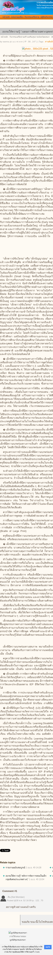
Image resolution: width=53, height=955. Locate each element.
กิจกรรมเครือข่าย (32, 17)
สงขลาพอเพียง (17, 17)
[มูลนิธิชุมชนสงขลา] (18, 933)
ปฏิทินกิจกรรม (46, 17)
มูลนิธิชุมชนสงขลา (18, 940)
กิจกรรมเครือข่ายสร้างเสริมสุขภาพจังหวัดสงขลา (30, 37)
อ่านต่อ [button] (37, 952)
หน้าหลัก (6, 17)
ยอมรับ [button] (48, 947)
